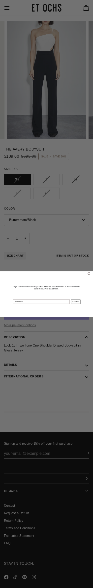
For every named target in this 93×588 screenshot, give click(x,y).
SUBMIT (75, 302)
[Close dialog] (89, 273)
